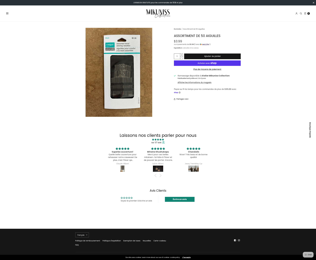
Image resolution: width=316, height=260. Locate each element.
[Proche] (313, 2)
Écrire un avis (180, 199)
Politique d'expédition (112, 240)
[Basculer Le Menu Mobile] (9, 13)
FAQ (77, 245)
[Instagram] (239, 240)
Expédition (178, 48)
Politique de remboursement (87, 240)
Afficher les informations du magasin (194, 82)
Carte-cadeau (159, 240)
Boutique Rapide (310, 130)
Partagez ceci (182, 99)
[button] (207, 44)
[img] (158, 139)
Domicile (177, 29)
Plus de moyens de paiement (207, 69)
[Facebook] (235, 240)
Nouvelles (147, 240)
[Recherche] (301, 13)
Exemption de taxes (131, 240)
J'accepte (186, 257)
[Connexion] (296, 13)
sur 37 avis (156, 142)
